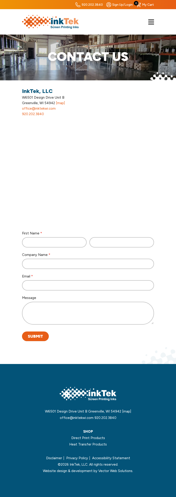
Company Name (36, 255)
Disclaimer (54, 458)
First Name (32, 233)
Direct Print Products (88, 438)
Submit (35, 336)
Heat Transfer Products (88, 444)
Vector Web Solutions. (115, 471)
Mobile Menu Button (151, 21)
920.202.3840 (92, 5)
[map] (60, 103)
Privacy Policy (77, 458)
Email (27, 276)
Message (29, 298)
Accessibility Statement (111, 458)
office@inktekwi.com (39, 108)
